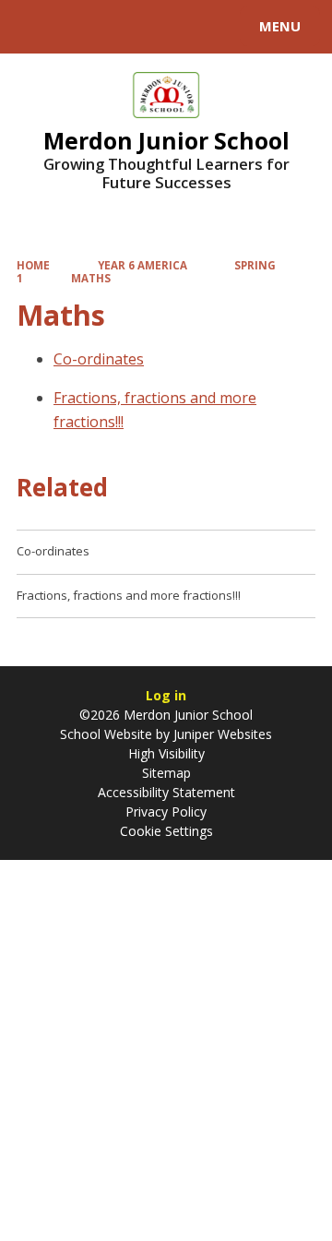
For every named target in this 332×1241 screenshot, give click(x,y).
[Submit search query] (225, 24)
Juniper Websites (221, 734)
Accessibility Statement (166, 792)
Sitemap (166, 773)
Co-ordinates (98, 359)
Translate (154, 29)
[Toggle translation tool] (81, 27)
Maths (91, 278)
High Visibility (166, 753)
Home (33, 265)
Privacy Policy (166, 811)
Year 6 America (142, 265)
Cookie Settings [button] (166, 831)
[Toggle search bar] (35, 27)
